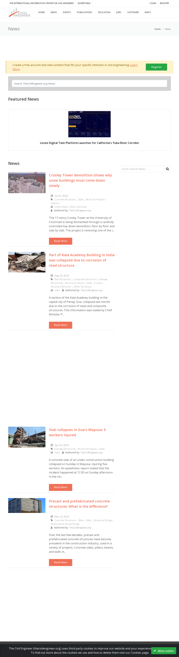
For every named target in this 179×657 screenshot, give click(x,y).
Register (156, 67)
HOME (41, 12)
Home (158, 29)
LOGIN (153, 3)
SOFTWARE (133, 12)
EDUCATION (104, 12)
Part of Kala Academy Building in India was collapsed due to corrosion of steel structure (82, 260)
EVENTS (67, 12)
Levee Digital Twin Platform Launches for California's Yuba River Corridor (89, 143)
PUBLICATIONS (84, 12)
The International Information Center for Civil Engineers (41, 3)
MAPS (148, 12)
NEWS (54, 12)
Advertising (84, 3)
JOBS (118, 12)
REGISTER (164, 3)
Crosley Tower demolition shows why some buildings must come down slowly (80, 180)
